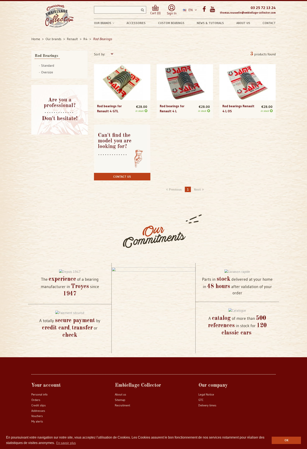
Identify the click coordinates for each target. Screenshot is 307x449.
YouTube (212, 9)
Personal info (39, 394)
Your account (46, 385)
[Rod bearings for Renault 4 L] (185, 82)
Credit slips (38, 405)
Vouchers (37, 416)
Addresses (38, 411)
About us (120, 394)
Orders (35, 400)
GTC (200, 400)
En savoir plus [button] (66, 443)
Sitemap (120, 400)
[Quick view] (122, 74)
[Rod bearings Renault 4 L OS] (247, 82)
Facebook (204, 9)
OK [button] (286, 440)
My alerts (37, 421)
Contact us (122, 177)
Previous (175, 189)
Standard (47, 65)
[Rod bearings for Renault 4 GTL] (122, 82)
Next (197, 189)
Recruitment (122, 405)
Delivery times (207, 405)
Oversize (47, 72)
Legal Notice (206, 394)
